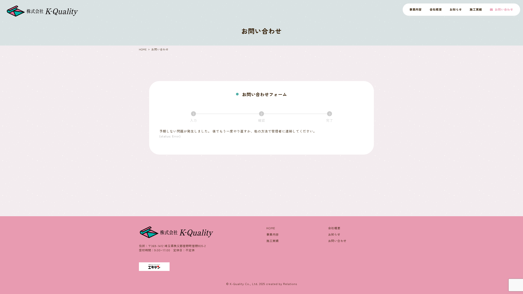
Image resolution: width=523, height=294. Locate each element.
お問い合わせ (337, 241)
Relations (290, 284)
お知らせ (334, 234)
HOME (270, 228)
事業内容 (272, 234)
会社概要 (334, 228)
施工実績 (272, 241)
